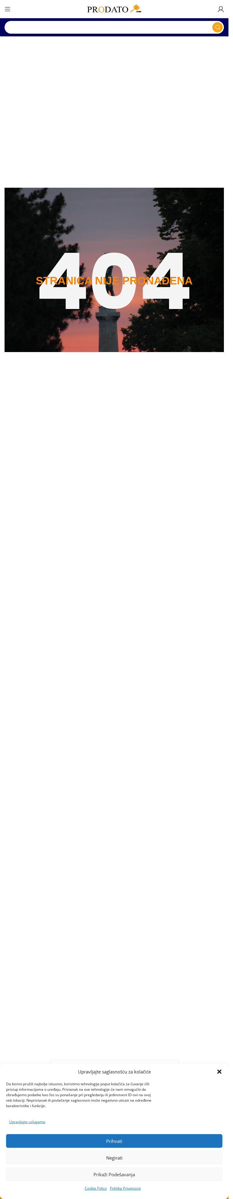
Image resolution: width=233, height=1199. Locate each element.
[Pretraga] (217, 27)
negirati (114, 1158)
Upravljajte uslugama (27, 1121)
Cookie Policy (96, 1188)
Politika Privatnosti (125, 1188)
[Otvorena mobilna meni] (8, 9)
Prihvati (114, 1141)
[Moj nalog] (221, 9)
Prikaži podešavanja (114, 1174)
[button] (219, 1072)
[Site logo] (114, 8)
